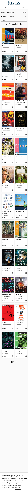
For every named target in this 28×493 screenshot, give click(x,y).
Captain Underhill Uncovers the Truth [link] (20, 100)
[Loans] (23, 7)
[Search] (2, 7)
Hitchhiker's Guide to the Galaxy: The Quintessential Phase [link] (7, 294)
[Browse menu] (25, 7)
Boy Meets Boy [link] (18, 156)
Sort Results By (4, 16)
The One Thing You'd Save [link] (7, 211)
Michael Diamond (20, 74)
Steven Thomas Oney (21, 102)
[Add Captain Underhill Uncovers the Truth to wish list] (26, 107)
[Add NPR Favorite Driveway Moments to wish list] (26, 218)
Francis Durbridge (6, 130)
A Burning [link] (4, 100)
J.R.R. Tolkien (19, 296)
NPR (17, 213)
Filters (3, 20)
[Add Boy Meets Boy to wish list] (26, 162)
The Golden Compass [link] (20, 128)
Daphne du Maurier (7, 324)
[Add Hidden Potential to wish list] (26, 329)
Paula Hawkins (19, 268)
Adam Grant (19, 324)
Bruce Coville (19, 351)
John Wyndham (6, 157)
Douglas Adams (6, 296)
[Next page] (17, 362)
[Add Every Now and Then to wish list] (13, 190)
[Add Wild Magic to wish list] (26, 245)
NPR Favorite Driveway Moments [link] (20, 211)
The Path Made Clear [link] (20, 184)
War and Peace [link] (18, 45)
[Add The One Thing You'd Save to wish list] (13, 218)
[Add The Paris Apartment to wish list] (13, 356)
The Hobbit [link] (18, 294)
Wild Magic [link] (18, 239)
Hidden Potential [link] (19, 322)
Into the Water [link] (18, 267)
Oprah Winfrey (19, 185)
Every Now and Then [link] (7, 184)
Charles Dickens (6, 241)
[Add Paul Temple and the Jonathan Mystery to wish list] (13, 135)
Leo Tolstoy (19, 47)
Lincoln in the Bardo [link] (7, 73)
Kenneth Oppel (6, 47)
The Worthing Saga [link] (6, 267)
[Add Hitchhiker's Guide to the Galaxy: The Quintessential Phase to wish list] (13, 301)
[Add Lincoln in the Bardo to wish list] (13, 79)
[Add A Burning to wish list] (13, 107)
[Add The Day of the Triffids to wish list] (13, 162)
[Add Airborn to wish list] (13, 52)
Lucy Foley (5, 351)
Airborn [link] (4, 45)
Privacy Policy (14, 477)
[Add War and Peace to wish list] (26, 52)
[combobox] (11, 7)
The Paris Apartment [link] (7, 350)
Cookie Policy (18, 489)
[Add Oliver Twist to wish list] (13, 245)
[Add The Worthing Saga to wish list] (13, 273)
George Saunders (6, 74)
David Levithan (19, 157)
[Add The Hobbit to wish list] (26, 301)
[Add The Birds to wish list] (13, 329)
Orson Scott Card (6, 268)
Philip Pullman (19, 130)
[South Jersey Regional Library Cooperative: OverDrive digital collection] (14, 3)
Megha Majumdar (6, 102)
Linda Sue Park (6, 213)
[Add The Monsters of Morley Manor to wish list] (26, 356)
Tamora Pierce (19, 241)
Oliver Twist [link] (5, 239)
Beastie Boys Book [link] (19, 73)
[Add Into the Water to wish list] (26, 273)
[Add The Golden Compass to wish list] (26, 135)
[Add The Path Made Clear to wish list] (26, 190)
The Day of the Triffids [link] (7, 156)
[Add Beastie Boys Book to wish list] (26, 79)
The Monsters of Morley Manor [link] (20, 350)
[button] (23, 12)
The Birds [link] (4, 322)
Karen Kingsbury (6, 185)
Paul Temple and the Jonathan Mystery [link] (7, 128)
